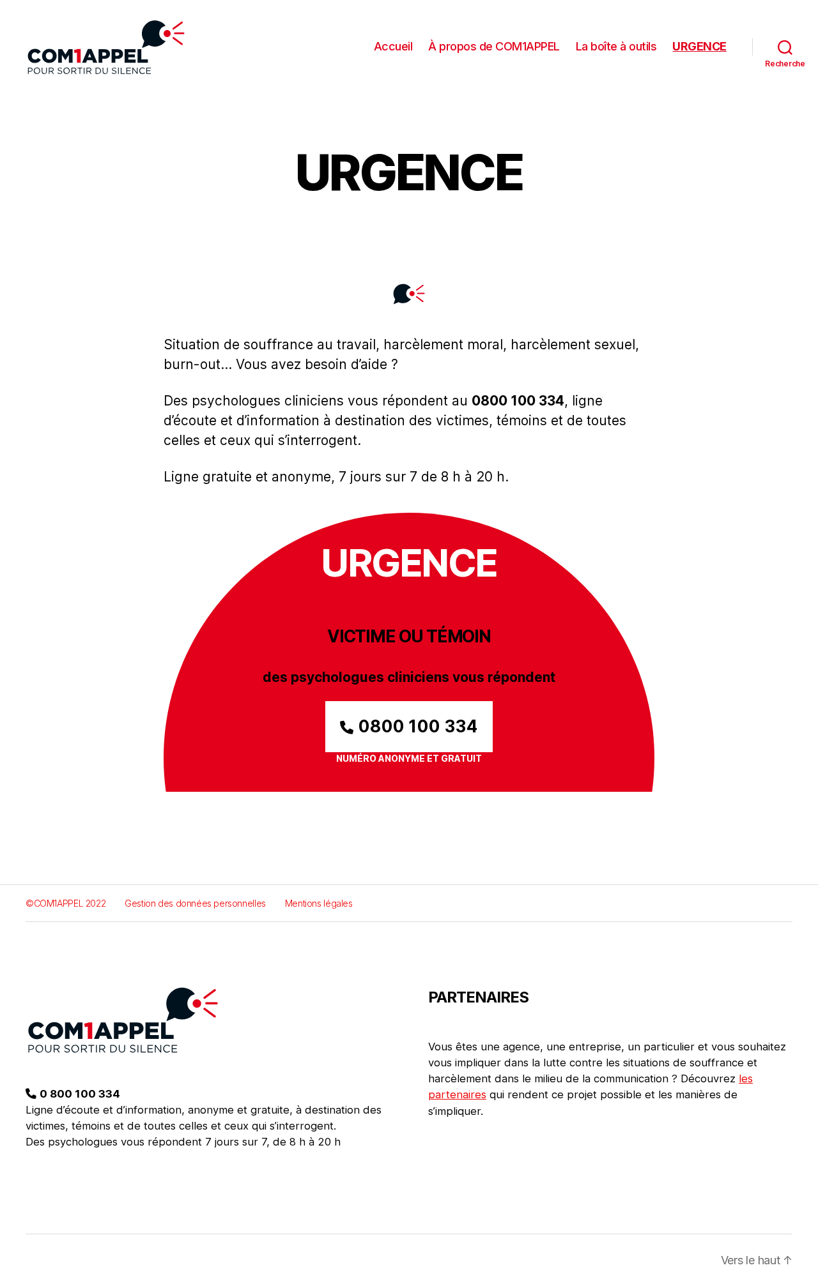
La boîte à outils (616, 46)
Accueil (393, 46)
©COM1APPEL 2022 (65, 903)
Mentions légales (319, 903)
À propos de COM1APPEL (494, 46)
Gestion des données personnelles (195, 903)
